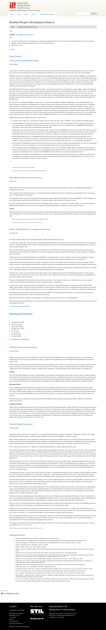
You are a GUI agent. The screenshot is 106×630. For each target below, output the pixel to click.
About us (12, 14)
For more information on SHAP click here (19, 306)
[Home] (19, 4)
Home (12, 27)
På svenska (12, 49)
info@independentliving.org (16, 623)
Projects (34, 14)
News (19, 14)
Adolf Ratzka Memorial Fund (47, 14)
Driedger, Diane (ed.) (25, 34)
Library (26, 14)
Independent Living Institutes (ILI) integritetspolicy (61, 613)
